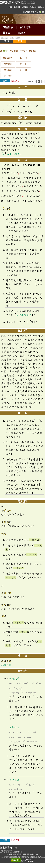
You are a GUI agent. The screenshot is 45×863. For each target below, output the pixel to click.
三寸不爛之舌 (14, 153)
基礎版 (37, 12)
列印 (5, 81)
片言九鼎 (14, 780)
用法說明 (8, 70)
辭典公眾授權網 (24, 854)
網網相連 (32, 854)
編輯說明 (32, 7)
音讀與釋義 (7, 58)
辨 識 (23, 70)
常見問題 (24, 7)
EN (32, 12)
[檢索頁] (11, 24)
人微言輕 (6, 664)
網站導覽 (26, 12)
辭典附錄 (25, 27)
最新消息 (16, 7)
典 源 (23, 58)
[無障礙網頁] (16, 860)
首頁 (10, 7)
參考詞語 (8, 76)
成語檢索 (8, 27)
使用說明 (40, 7)
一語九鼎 (14, 678)
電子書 (6, 32)
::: (6, 7)
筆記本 (21, 32)
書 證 (23, 64)
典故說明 (8, 64)
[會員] (43, 12)
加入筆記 (15, 81)
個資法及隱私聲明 (14, 854)
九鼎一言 (14, 727)
